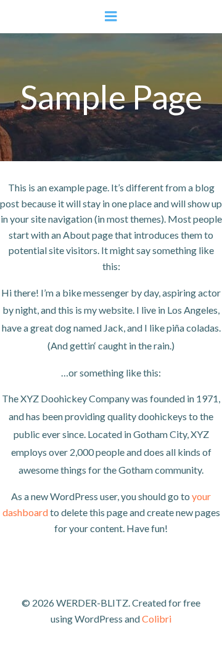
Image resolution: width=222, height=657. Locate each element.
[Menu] (111, 16)
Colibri (156, 618)
